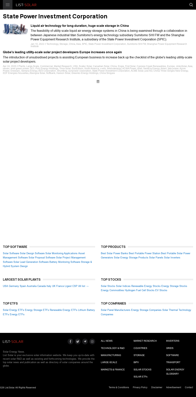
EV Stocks (161, 290)
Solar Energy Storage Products (131, 257)
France (60, 286)
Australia (32, 286)
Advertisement (173, 387)
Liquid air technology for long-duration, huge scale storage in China (80, 25)
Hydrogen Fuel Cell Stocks (139, 290)
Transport (173, 362)
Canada (41, 286)
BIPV (136, 362)
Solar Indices (123, 286)
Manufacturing (111, 355)
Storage (139, 355)
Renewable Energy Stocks (146, 286)
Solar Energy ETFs (13, 310)
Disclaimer (156, 387)
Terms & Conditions (119, 387)
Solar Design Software (32, 253)
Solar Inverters (172, 257)
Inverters (172, 341)
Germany (14, 286)
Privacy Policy (140, 387)
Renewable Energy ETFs (63, 310)
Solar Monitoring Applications (61, 253)
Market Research (145, 341)
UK (54, 286)
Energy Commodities (112, 290)
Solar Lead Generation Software (31, 262)
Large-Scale (109, 362)
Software (172, 355)
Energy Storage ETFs (37, 310)
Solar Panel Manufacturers (115, 310)
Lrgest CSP (71, 286)
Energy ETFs (17, 314)
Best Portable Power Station (144, 253)
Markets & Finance (113, 369)
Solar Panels (156, 257)
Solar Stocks (108, 286)
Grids (169, 348)
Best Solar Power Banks (114, 253)
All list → (83, 286)
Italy (49, 286)
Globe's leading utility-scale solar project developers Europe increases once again (62, 52)
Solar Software (11, 253)
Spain (23, 286)
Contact (189, 387)
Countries (140, 348)
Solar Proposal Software (42, 257)
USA (5, 286)
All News (107, 341)
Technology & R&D (113, 348)
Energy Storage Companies (146, 310)
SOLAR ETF (140, 376)
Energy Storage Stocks (174, 286)
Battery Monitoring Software (64, 262)
